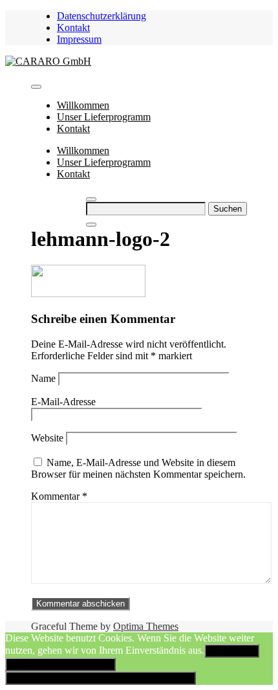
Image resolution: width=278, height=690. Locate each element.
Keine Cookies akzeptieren (60, 664)
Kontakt (73, 27)
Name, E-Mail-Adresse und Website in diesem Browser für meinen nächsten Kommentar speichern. (138, 468)
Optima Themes (145, 626)
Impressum (79, 39)
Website (47, 437)
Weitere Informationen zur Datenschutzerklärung (100, 678)
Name (43, 378)
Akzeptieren (231, 651)
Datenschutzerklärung (101, 15)
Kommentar (59, 496)
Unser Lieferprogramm (104, 116)
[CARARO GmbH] (48, 61)
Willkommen (83, 105)
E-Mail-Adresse (63, 401)
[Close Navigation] (91, 225)
